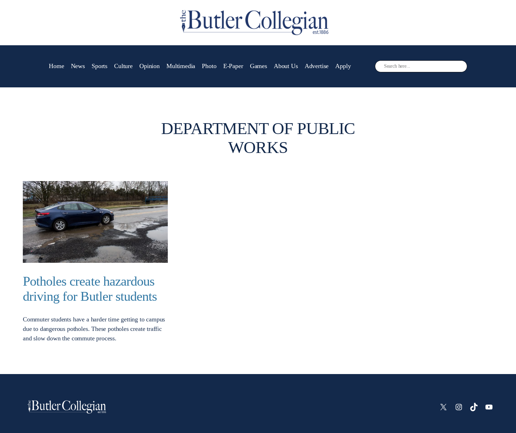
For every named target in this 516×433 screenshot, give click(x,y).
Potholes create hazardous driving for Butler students (90, 289)
